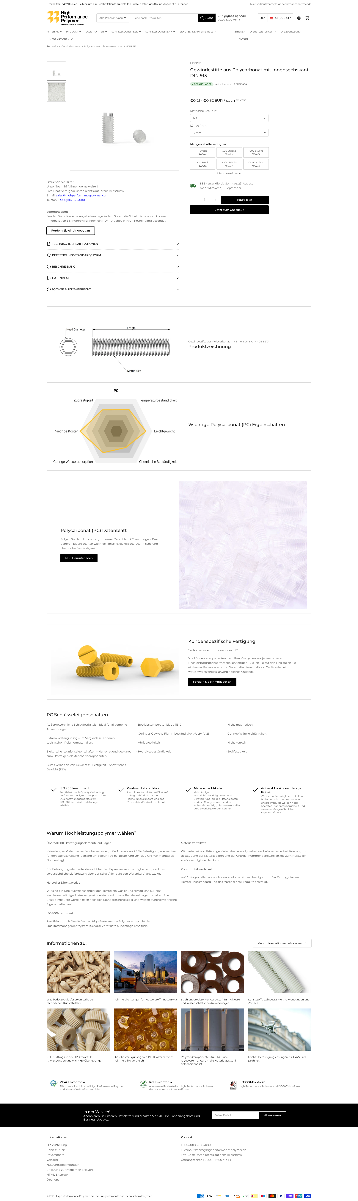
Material (53, 31)
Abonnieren (272, 1115)
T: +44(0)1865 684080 (196, 1145)
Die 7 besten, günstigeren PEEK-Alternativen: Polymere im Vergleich (143, 1058)
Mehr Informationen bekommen (280, 943)
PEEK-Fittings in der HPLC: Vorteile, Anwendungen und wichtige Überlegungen (75, 1058)
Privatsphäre (55, 1155)
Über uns (53, 1179)
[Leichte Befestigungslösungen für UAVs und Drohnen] (279, 1029)
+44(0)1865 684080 (71, 200)
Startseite (52, 46)
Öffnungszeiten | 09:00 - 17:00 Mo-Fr (206, 1160)
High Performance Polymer (73, 1195)
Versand (52, 1160)
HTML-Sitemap (57, 1174)
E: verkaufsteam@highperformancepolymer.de (213, 1150)
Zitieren (240, 31)
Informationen (59, 39)
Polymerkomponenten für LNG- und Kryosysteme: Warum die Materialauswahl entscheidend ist (208, 1060)
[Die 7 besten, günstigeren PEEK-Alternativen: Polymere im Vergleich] (145, 1029)
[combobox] (172, 17)
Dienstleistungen (261, 31)
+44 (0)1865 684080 (232, 16)
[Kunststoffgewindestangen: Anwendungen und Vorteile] (279, 972)
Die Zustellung (291, 31)
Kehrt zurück (56, 1150)
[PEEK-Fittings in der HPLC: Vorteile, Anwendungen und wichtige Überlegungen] (78, 1029)
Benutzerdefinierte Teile (196, 31)
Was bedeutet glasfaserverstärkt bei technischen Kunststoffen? (70, 1001)
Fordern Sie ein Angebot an (70, 230)
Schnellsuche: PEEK (125, 31)
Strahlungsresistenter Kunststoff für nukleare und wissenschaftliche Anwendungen (210, 1001)
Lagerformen (95, 31)
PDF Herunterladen (79, 558)
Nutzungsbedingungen (63, 1164)
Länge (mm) (199, 125)
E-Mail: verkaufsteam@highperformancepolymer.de (279, 3)
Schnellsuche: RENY (158, 31)
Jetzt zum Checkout (229, 210)
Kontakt (242, 39)
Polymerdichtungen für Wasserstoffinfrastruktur (145, 999)
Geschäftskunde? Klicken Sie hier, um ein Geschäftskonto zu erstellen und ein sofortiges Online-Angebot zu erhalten (118, 3)
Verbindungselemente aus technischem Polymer (122, 1195)
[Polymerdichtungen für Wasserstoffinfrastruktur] (145, 972)
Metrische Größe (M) (204, 111)
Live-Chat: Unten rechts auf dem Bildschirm (211, 1155)
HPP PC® (196, 62)
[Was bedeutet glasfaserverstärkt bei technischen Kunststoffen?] (78, 972)
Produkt (72, 31)
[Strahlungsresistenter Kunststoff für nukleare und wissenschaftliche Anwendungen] (212, 972)
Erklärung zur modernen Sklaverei (70, 1169)
